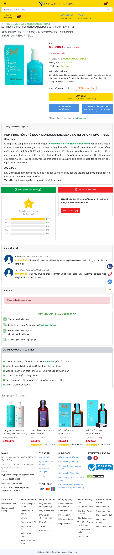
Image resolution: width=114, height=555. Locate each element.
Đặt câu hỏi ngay (70, 210)
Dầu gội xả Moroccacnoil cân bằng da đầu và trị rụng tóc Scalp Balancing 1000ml (15, 432)
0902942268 (14, 479)
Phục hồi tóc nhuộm (25, 535)
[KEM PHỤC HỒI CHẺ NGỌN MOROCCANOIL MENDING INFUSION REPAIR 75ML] (23, 63)
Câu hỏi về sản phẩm (86, 189)
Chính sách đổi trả (47, 325)
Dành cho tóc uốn (104, 526)
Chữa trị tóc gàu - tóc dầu (28, 505)
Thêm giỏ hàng (87, 88)
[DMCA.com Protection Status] (95, 476)
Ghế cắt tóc (44, 531)
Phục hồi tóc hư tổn (27, 527)
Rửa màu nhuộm (65, 519)
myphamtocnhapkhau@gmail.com (17, 475)
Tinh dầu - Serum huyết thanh (85, 523)
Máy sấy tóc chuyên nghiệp (45, 516)
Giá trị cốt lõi (44, 457)
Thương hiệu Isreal (15, 24)
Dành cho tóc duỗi (104, 515)
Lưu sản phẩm (58, 53)
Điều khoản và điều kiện (69, 457)
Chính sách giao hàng (68, 461)
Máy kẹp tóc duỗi (46, 511)
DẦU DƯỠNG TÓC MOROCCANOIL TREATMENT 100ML (95, 432)
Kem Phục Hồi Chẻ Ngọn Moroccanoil (69, 144)
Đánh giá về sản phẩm (27, 189)
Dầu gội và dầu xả (85, 507)
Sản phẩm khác (103, 511)
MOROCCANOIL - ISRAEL (38, 24)
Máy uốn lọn (44, 522)
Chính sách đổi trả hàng (69, 473)
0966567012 (16, 483)
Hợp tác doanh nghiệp (7, 509)
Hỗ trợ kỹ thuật (65, 499)
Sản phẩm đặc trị (28, 499)
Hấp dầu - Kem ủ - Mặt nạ (84, 512)
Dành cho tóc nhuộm (102, 520)
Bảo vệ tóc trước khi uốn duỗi (65, 505)
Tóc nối (42, 526)
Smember (81, 118)
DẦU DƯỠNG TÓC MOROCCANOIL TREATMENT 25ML (67, 432)
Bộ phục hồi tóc (65, 524)
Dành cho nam (102, 507)
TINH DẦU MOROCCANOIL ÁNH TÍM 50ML (43, 431)
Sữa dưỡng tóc (84, 518)
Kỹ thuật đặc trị (65, 511)
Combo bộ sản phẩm (83, 530)
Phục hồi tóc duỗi (28, 522)
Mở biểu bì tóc (64, 515)
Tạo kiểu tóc (82, 536)
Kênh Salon (6, 499)
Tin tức (42, 476)
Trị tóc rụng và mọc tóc (26, 512)
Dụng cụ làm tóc (47, 499)
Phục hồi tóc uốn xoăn (27, 542)
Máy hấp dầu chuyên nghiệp (45, 505)
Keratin (23, 518)
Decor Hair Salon (8, 504)
